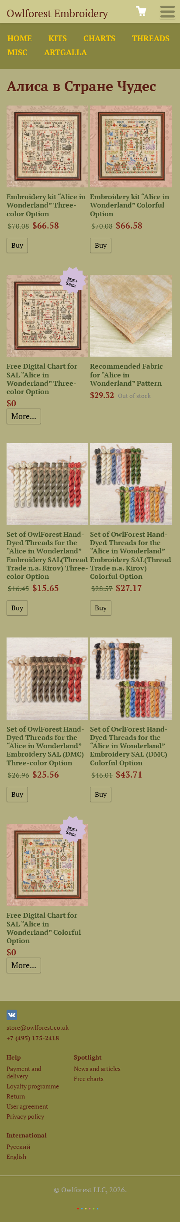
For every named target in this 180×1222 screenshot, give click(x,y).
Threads (151, 38)
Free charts (89, 1078)
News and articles (97, 1068)
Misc (17, 52)
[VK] (12, 1017)
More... (23, 416)
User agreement (27, 1106)
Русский (19, 1146)
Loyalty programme (33, 1086)
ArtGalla (65, 52)
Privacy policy (25, 1116)
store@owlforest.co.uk (38, 1027)
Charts (99, 38)
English (16, 1156)
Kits (57, 38)
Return (16, 1096)
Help (14, 1057)
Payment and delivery (24, 1072)
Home (19, 38)
